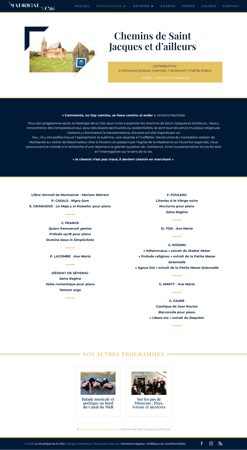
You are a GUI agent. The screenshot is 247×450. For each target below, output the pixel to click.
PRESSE (188, 6)
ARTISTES (141, 6)
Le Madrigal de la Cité (49, 443)
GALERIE (209, 6)
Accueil (85, 429)
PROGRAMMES (109, 6)
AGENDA (168, 6)
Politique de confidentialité (166, 443)
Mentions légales (133, 443)
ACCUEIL (82, 6)
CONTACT (231, 6)
